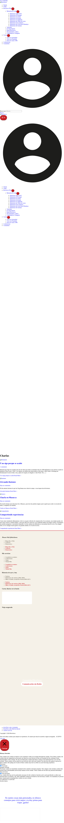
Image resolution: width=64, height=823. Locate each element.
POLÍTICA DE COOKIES (10, 727)
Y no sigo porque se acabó (11, 463)
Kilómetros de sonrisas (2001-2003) (15, 577)
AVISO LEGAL (7, 730)
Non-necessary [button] (4, 772)
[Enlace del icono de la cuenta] (32, 109)
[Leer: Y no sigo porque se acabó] (3, 459)
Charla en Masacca (8, 497)
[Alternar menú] (12, 8)
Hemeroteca (8, 544)
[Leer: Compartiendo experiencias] (4, 511)
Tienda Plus (8, 561)
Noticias (7, 576)
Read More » (10, 475)
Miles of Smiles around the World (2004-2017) (17, 579)
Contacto (7, 542)
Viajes (7, 560)
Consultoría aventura (11, 557)
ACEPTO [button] (58, 736)
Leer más (2, 738)
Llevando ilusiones (8, 482)
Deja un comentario (5, 485)
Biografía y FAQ (9, 541)
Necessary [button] (2, 764)
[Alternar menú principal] (3, 117)
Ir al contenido (4, 0)
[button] (2, 112)
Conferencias (8, 558)
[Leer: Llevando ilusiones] (3, 478)
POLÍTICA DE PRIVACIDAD (11, 729)
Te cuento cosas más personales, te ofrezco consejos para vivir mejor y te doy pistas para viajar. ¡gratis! (23, 800)
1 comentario (3, 467)
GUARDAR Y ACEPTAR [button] (7, 779)
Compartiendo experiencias (12, 515)
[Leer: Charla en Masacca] (2, 494)
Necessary (4, 766)
